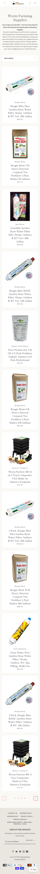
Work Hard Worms (25, 857)
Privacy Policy (27, 816)
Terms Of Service (20, 819)
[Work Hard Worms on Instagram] (24, 851)
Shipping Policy (26, 813)
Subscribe (29, 840)
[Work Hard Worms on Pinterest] (20, 851)
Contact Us (12, 813)
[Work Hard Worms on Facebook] (13, 851)
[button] (30, 3)
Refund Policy (12, 816)
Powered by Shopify (20, 859)
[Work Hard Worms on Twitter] (16, 851)
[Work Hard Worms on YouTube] (27, 851)
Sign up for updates (20, 829)
